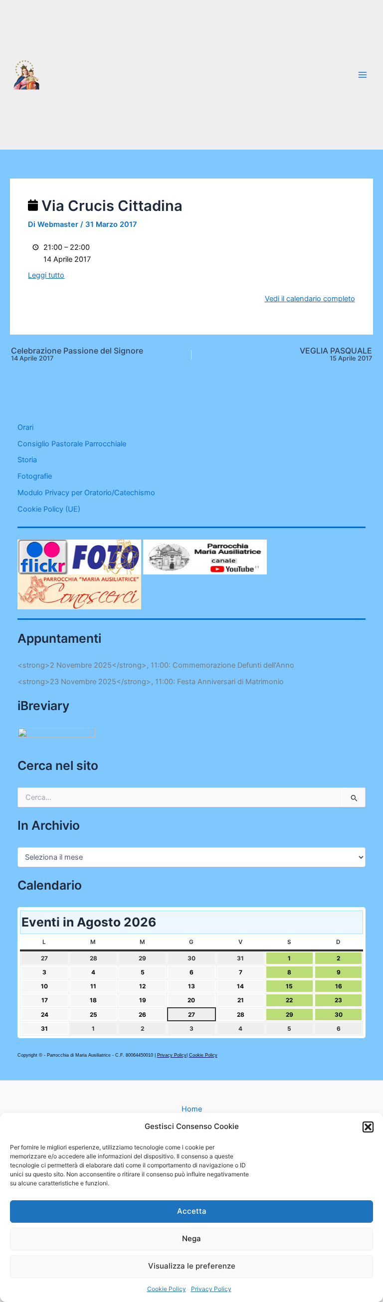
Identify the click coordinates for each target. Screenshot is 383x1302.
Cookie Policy (166, 1289)
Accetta (191, 1211)
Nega (191, 1238)
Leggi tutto (46, 275)
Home (192, 1109)
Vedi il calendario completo (310, 298)
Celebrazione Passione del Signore (77, 354)
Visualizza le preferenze (191, 1266)
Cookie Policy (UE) (48, 509)
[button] (368, 1127)
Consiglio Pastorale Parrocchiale (71, 443)
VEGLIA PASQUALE (336, 354)
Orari (25, 427)
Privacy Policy (211, 1289)
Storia (27, 459)
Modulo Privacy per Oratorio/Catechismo (86, 492)
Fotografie (34, 476)
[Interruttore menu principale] (362, 74)
